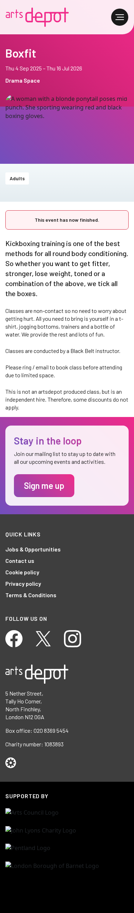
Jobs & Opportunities (33, 549)
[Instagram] (72, 637)
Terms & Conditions (30, 595)
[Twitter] (43, 637)
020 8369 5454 (51, 730)
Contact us (19, 560)
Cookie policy (22, 572)
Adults (17, 178)
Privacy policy (23, 583)
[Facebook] (14, 637)
